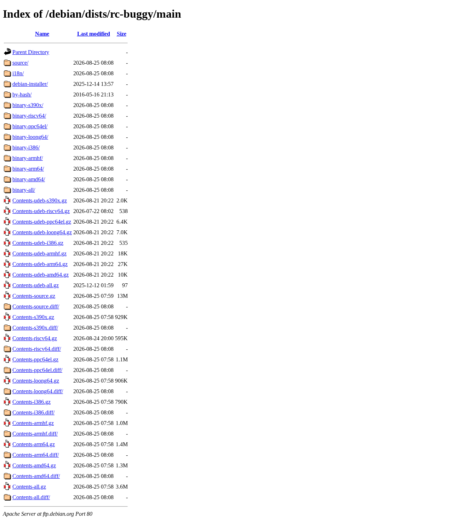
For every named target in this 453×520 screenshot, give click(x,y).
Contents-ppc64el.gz (35, 359)
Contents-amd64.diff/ (36, 476)
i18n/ (18, 73)
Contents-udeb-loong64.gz (42, 232)
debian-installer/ (30, 84)
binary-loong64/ (30, 137)
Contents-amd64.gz (34, 465)
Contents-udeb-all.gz (35, 285)
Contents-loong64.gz (35, 381)
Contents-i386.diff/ (33, 412)
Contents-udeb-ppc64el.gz (41, 222)
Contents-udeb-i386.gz (37, 243)
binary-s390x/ (27, 105)
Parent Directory (30, 52)
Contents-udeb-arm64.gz (40, 264)
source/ (20, 63)
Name (42, 34)
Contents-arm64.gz (33, 444)
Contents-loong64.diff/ (37, 391)
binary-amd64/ (28, 179)
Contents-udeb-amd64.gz (40, 275)
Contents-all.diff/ (31, 497)
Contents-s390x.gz (33, 317)
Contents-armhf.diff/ (35, 434)
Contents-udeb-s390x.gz (39, 200)
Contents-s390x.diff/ (35, 328)
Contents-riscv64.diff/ (36, 349)
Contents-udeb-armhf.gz (39, 253)
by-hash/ (21, 94)
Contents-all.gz (29, 487)
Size (121, 34)
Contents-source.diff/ (35, 306)
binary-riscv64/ (29, 116)
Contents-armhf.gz (33, 423)
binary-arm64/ (28, 169)
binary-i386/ (26, 147)
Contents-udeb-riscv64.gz (41, 211)
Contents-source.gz (33, 296)
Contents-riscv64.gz (34, 338)
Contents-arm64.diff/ (35, 455)
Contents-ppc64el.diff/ (37, 370)
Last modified (93, 34)
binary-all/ (23, 190)
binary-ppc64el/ (29, 126)
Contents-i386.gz (31, 402)
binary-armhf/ (27, 158)
